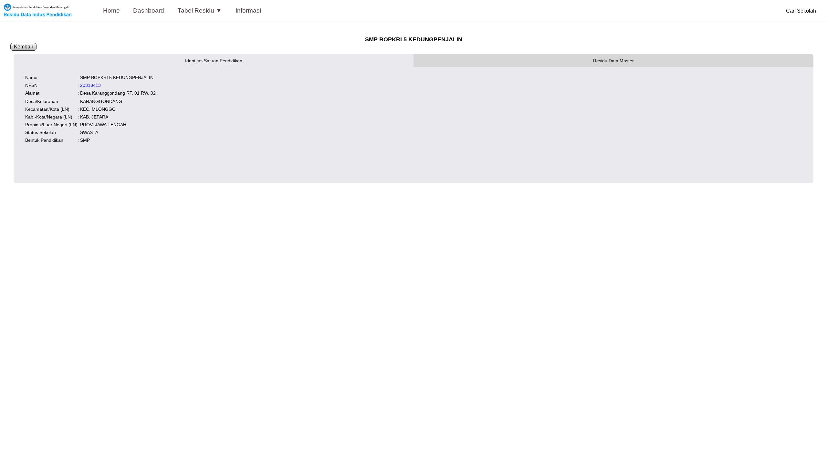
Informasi (248, 10)
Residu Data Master (613, 60)
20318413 (90, 85)
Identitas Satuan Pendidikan (213, 60)
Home (111, 10)
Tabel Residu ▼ (200, 10)
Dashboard (148, 10)
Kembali (23, 46)
